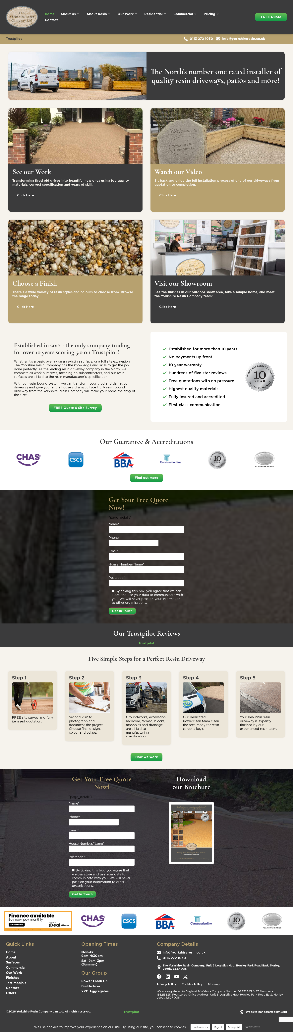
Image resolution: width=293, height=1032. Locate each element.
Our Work (126, 14)
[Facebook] (159, 976)
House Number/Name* (126, 564)
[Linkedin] (167, 976)
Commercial (183, 14)
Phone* (114, 538)
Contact (51, 20)
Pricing (209, 14)
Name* (114, 524)
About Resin (97, 14)
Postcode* (117, 578)
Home (49, 14)
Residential (153, 14)
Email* (114, 551)
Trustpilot (14, 38)
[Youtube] (176, 976)
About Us (68, 14)
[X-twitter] (185, 976)
